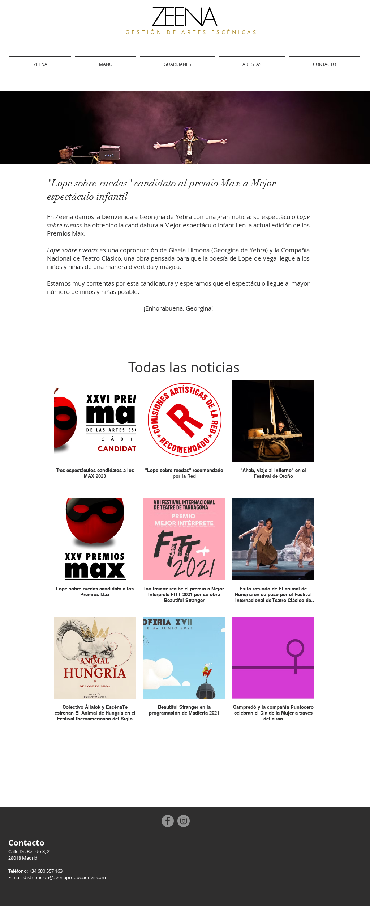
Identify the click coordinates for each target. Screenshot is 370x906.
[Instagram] (183, 821)
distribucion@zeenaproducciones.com (64, 877)
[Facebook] (168, 821)
